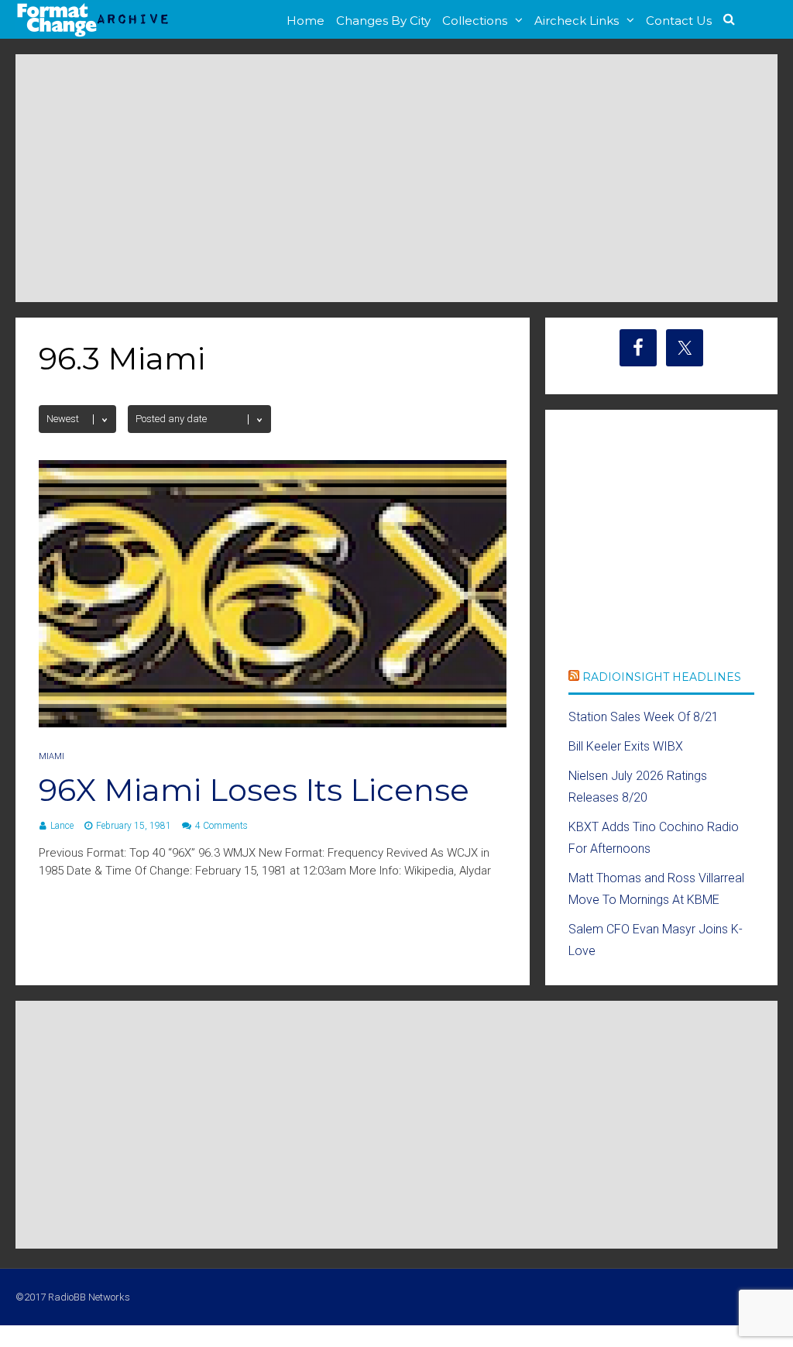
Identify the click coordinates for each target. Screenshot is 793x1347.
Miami (51, 756)
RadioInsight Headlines (661, 677)
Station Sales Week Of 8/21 (643, 717)
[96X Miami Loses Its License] (272, 723)
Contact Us (679, 20)
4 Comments (221, 825)
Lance (62, 825)
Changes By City (383, 20)
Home (305, 20)
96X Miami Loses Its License (254, 790)
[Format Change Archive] (92, 34)
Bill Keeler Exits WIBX (625, 746)
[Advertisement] (396, 178)
